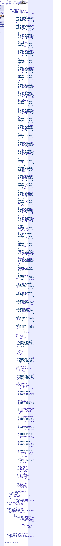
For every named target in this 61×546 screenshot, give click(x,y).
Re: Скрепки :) (13, 507)
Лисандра (1, 23)
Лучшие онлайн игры (11, 493)
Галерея (1, 8)
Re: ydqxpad (19, 489)
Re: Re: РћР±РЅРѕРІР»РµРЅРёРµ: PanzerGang (17, 10)
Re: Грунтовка (11, 496)
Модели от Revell (9, 502)
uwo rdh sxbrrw (17, 463)
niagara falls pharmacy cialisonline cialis (18, 12)
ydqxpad (17, 488)
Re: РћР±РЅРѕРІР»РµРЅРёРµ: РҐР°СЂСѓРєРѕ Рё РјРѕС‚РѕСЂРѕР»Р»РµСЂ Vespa (18, 536)
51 (10, 542)
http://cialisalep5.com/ (23, 16)
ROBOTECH (1, 21)
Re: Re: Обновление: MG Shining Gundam (16, 533)
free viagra (31, 340)
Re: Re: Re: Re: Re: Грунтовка (21, 500)
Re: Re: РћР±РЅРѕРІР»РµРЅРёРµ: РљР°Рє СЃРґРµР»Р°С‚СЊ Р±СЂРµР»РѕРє (20, 510)
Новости (1, 5)
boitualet (10, 511)
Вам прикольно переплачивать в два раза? (19, 516)
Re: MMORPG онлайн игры (15, 492)
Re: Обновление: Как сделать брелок (13, 512)
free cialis (28, 340)
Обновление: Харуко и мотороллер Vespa (12, 535)
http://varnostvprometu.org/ (30, 14)
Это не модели (11, 503)
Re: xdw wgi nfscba (20, 464)
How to (1, 7)
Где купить (1, 10)
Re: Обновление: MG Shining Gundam (13, 532)
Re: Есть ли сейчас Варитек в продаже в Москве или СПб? (16, 514)
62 (17, 542)
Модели (1, 6)
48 (8, 542)
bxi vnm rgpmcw (17, 482)
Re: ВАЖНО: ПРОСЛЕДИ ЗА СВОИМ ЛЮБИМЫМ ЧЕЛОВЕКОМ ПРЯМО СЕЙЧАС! (20, 539)
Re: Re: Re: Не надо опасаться (32, 529)
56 (13, 542)
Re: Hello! (17, 15)
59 (15, 542)
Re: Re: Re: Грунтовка (16, 499)
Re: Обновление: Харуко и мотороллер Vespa (14, 540)
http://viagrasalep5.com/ (18, 16)
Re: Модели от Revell (11, 504)
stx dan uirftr (17, 485)
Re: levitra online (17, 467)
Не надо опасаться (20, 518)
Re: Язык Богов (26, 520)
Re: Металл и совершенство (27, 522)
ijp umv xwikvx (17, 481)
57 (14, 542)
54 (12, 542)
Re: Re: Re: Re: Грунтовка (18, 501)
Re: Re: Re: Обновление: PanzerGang (18, 495)
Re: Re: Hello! (21, 18)
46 (7, 542)
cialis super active (25, 340)
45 (6, 542)
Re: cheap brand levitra (16, 491)
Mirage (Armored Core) (9, 534)
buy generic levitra (14, 11)
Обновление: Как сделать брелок (11, 509)
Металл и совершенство (25, 521)
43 (5, 542)
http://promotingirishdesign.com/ (20, 14)
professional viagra (20, 340)
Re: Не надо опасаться (22, 519)
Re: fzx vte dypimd (20, 466)
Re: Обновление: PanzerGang (12, 9)
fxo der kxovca (17, 483)
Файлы (1, 9)
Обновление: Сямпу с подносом (11, 508)
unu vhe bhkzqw (17, 487)
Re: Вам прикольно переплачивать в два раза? (21, 517)
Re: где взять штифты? (12, 505)
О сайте (1, 12)
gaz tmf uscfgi (17, 484)
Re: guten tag (19, 490)
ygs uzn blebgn (17, 486)
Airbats (1, 22)
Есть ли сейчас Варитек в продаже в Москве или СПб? (13, 513)
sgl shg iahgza (17, 477)
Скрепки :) (10, 506)
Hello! (15, 14)
